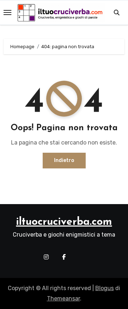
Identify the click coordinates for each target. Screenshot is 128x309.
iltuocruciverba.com (64, 222)
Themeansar (63, 298)
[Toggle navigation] (7, 12)
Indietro (64, 160)
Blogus (104, 288)
